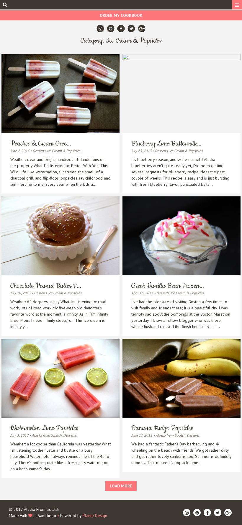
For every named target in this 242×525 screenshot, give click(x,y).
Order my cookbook (121, 15)
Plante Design (95, 515)
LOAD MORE (121, 486)
